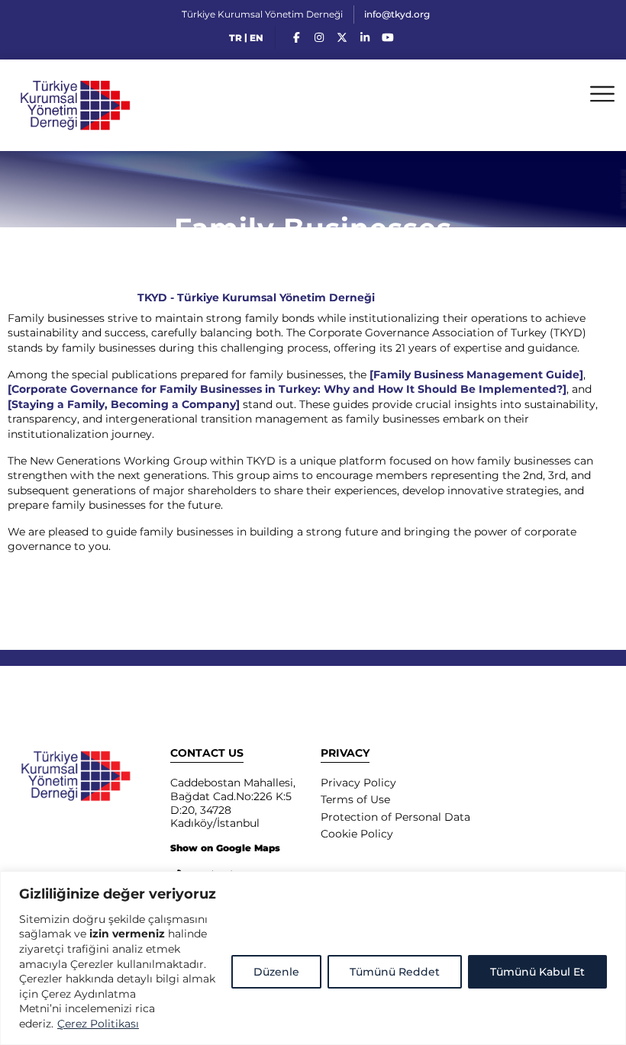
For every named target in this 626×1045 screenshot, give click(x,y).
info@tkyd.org (397, 14)
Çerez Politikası (98, 1024)
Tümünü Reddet (395, 972)
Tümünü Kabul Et (537, 972)
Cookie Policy (357, 834)
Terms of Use (355, 799)
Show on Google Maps (225, 848)
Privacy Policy (358, 782)
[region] (313, 958)
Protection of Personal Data (395, 817)
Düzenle (276, 972)
